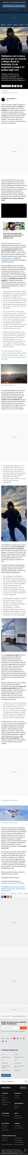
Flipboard (18, 86)
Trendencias (4, 1125)
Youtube (14, 1038)
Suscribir (23, 1027)
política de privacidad (20, 1031)
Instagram (17, 1038)
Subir (22, 1087)
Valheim (14, 723)
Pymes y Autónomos (18, 1128)
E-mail (21, 86)
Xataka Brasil (5, 1140)
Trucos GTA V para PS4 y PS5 (18, 1016)
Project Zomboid (6, 723)
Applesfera (4, 1100)
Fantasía (9, 24)
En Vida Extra (6, 231)
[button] (11, 99)
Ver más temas (6, 1075)
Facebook (13, 86)
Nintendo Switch (6, 1057)
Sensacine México (18, 1140)
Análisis (16, 1054)
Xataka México (5, 1138)
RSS (20, 1038)
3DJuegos (16, 1095)
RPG (4, 24)
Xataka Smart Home (6, 1102)
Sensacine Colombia (18, 1142)
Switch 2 (21, 24)
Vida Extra (16, 1097)
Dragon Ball (5, 1063)
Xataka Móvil (4, 1097)
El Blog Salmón (17, 1125)
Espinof (16, 1107)
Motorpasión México (18, 1144)
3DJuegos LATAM (18, 1138)
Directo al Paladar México (7, 1144)
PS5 (15, 1060)
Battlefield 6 (17, 1070)
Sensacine (16, 1105)
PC (8, 893)
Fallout (15, 721)
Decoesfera (4, 1128)
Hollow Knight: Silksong (5, 1066)
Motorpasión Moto (18, 1117)
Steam (21, 893)
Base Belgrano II (9, 258)
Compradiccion (5, 1130)
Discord (6, 1041)
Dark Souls (9, 721)
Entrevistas (13, 893)
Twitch (24, 1038)
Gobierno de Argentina (7, 883)
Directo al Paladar (5, 1115)
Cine (3, 1054)
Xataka (3, 1095)
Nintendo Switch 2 (19, 1057)
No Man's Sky (17, 1063)
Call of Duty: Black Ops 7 (19, 1066)
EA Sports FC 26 (6, 1070)
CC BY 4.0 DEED (19, 883)
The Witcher (21, 721)
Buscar (26, 1081)
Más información (22, 1153)
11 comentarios (6, 86)
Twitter (15, 86)
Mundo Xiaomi (5, 1104)
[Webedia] (6, 1089)
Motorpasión (17, 1115)
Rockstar (15, 24)
